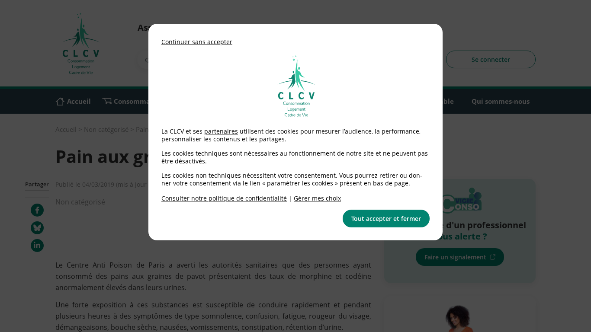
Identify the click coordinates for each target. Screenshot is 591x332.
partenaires (221, 131)
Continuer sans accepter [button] (196, 42)
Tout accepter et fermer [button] (386, 218)
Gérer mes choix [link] (317, 198)
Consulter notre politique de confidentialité (224, 198)
